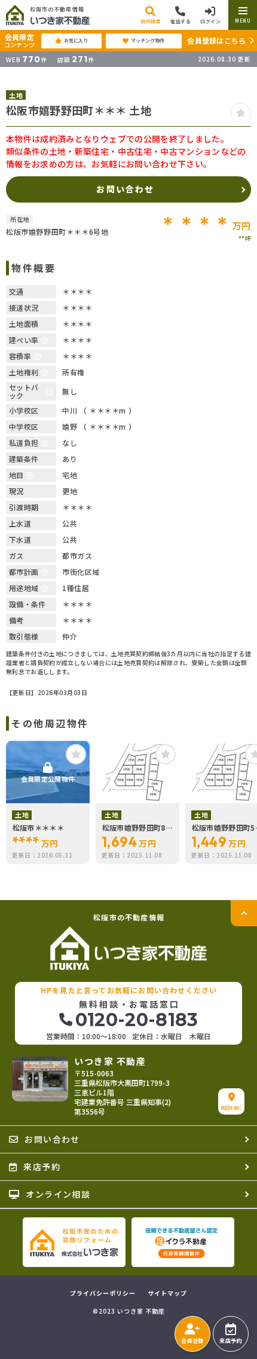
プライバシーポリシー (103, 1293)
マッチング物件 (147, 40)
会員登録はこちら (216, 40)
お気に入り (76, 40)
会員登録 (192, 1341)
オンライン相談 (58, 1194)
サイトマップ (167, 1293)
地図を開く (232, 1107)
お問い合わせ (125, 189)
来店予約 (230, 1341)
